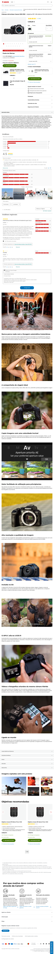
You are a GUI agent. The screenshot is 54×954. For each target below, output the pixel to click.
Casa (2, 9)
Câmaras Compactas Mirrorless (16, 9)
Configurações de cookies (8, 938)
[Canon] (5, 2)
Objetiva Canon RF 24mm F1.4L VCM (38, 822)
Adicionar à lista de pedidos (34, 82)
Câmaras (6, 9)
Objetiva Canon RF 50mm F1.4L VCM (12, 822)
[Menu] (51, 2)
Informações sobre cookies (31, 936)
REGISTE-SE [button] (5, 930)
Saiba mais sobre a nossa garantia (25, 907)
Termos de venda (6, 936)
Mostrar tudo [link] (31, 64)
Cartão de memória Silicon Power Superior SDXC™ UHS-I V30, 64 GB (42, 70)
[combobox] (27, 5)
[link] (40, 37)
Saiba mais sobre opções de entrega (9, 907)
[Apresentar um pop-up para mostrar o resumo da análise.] (21, 73)
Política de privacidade (17, 936)
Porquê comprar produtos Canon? (42, 907)
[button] (3, 43)
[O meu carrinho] (48, 2)
